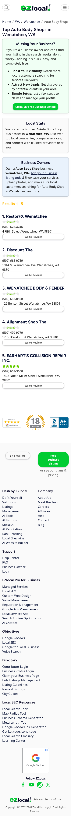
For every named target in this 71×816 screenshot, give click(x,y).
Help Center (10, 558)
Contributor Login (15, 667)
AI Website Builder (15, 543)
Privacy (38, 799)
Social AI (8, 525)
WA (17, 22)
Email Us (19, 455)
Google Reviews (13, 638)
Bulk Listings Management (21, 680)
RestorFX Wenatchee (26, 216)
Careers (43, 507)
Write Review (33, 237)
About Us (44, 498)
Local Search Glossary (18, 736)
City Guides (10, 694)
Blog (41, 525)
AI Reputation (12, 529)
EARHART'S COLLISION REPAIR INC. (34, 358)
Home (6, 22)
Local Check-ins (13, 538)
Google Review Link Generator (24, 727)
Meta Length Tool (14, 722)
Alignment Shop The (26, 322)
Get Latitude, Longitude (19, 731)
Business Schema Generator (22, 718)
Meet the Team (48, 502)
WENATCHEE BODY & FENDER (36, 288)
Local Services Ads (15, 614)
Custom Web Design (16, 596)
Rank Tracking (12, 534)
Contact (43, 520)
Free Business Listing (53, 459)
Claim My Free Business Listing (35, 107)
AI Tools (7, 516)
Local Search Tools (15, 709)
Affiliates (44, 511)
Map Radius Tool (14, 713)
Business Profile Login (18, 671)
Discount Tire (20, 249)
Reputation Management (20, 605)
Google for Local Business (20, 647)
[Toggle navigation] (65, 7)
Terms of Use (53, 799)
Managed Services (15, 587)
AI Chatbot (9, 623)
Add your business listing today (31, 175)
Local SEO (9, 591)
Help (41, 516)
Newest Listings (13, 689)
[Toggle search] (6, 7)
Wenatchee (32, 22)
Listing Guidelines (15, 685)
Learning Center (13, 740)
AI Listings (9, 520)
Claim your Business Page (20, 676)
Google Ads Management (20, 609)
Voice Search (11, 651)
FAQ (5, 562)
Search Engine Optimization (22, 618)
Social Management (16, 600)
